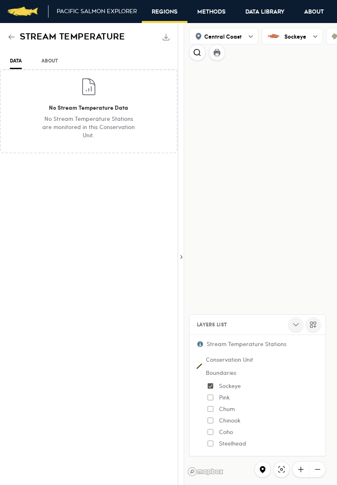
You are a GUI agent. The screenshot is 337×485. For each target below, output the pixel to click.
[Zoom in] (301, 469)
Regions (165, 12)
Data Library (264, 12)
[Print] (217, 52)
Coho (226, 432)
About (314, 12)
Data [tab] (16, 60)
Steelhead (232, 443)
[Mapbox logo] (205, 471)
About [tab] (50, 60)
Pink (224, 397)
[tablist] (89, 61)
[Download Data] (166, 37)
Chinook (229, 420)
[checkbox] (210, 386)
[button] (257, 344)
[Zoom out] (317, 469)
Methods (211, 12)
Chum (227, 409)
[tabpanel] (89, 111)
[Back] (11, 37)
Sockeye (230, 386)
